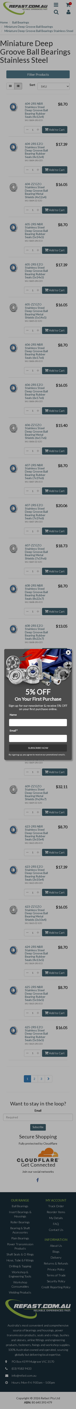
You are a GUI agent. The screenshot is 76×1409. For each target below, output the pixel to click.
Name (13, 714)
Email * (14, 730)
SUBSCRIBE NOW (38, 747)
